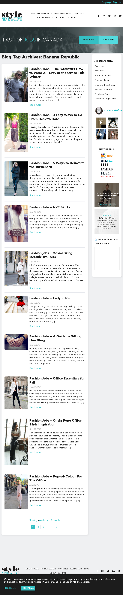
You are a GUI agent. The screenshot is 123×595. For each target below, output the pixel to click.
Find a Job (108, 40)
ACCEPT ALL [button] (28, 588)
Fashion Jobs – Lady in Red (50, 298)
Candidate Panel (102, 94)
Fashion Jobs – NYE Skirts (49, 207)
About (63, 18)
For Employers (32, 569)
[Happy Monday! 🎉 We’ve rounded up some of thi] (113, 123)
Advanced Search (102, 76)
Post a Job (88, 40)
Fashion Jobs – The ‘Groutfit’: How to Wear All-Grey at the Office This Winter (56, 73)
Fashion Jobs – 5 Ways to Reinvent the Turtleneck (56, 165)
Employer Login (102, 80)
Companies (78, 14)
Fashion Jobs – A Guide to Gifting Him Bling (55, 338)
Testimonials (44, 18)
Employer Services (40, 14)
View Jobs (99, 71)
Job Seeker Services (61, 14)
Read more (35, 105)
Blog (55, 18)
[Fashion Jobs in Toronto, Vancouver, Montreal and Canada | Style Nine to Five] (12, 15)
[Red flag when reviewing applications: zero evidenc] (113, 134)
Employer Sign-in (112, 2)
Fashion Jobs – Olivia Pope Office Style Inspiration (55, 422)
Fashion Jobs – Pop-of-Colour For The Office (55, 478)
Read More (10, 588)
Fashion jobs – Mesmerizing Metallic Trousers (50, 255)
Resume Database (103, 90)
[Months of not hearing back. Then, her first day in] (101, 134)
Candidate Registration (105, 99)
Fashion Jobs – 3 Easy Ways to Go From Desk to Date (55, 117)
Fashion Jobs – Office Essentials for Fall (57, 380)
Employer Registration (105, 85)
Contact (73, 18)
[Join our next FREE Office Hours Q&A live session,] (101, 123)
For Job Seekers (48, 569)
